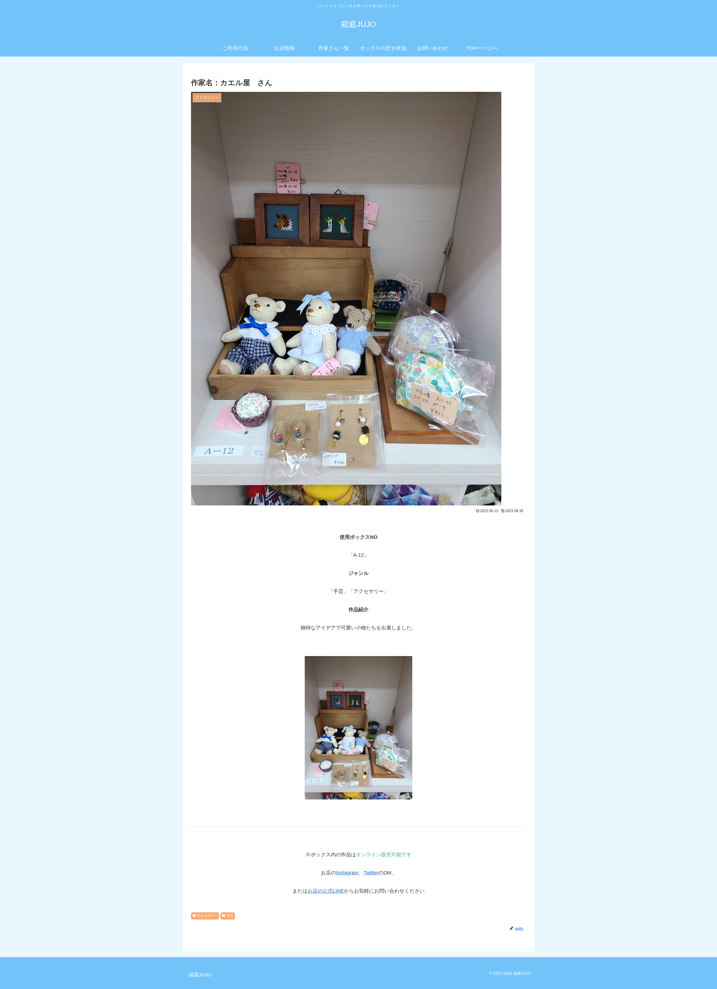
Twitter (371, 873)
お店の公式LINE (326, 891)
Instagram (347, 873)
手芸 (230, 916)
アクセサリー (207, 916)
